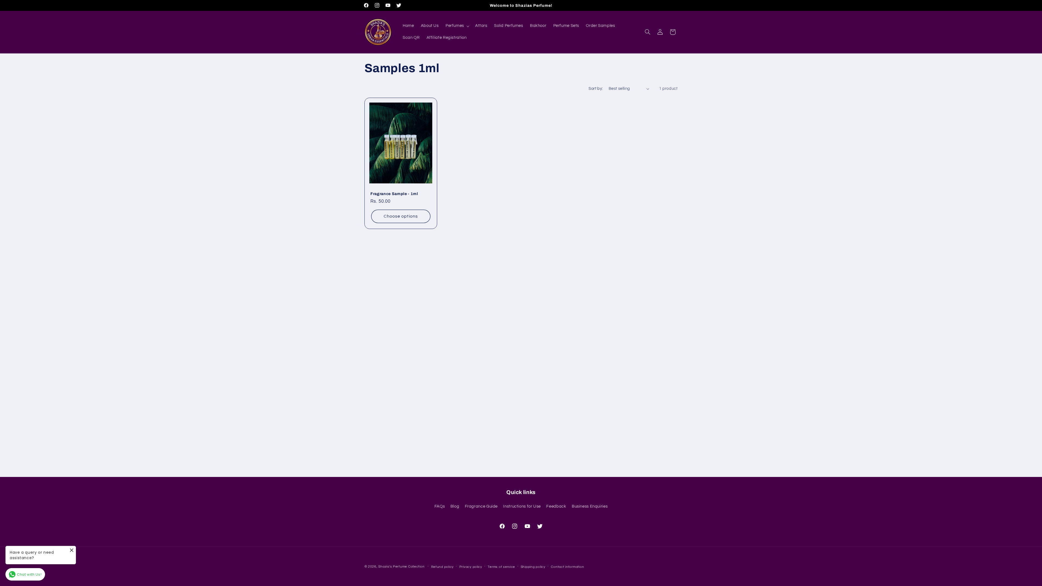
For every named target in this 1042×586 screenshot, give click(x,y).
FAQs (439, 506)
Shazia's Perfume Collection (401, 566)
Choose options (401, 216)
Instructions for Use (522, 506)
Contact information (567, 566)
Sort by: (596, 89)
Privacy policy (470, 566)
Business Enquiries (590, 506)
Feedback (556, 506)
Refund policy (442, 566)
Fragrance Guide (481, 506)
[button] (457, 26)
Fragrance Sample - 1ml (394, 194)
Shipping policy (533, 566)
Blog (454, 506)
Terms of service (501, 566)
